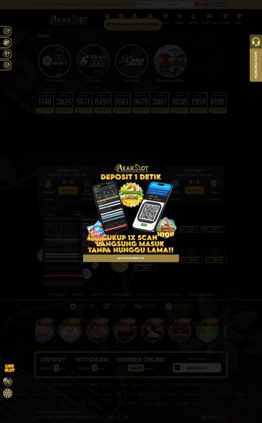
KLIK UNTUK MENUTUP (131, 258)
